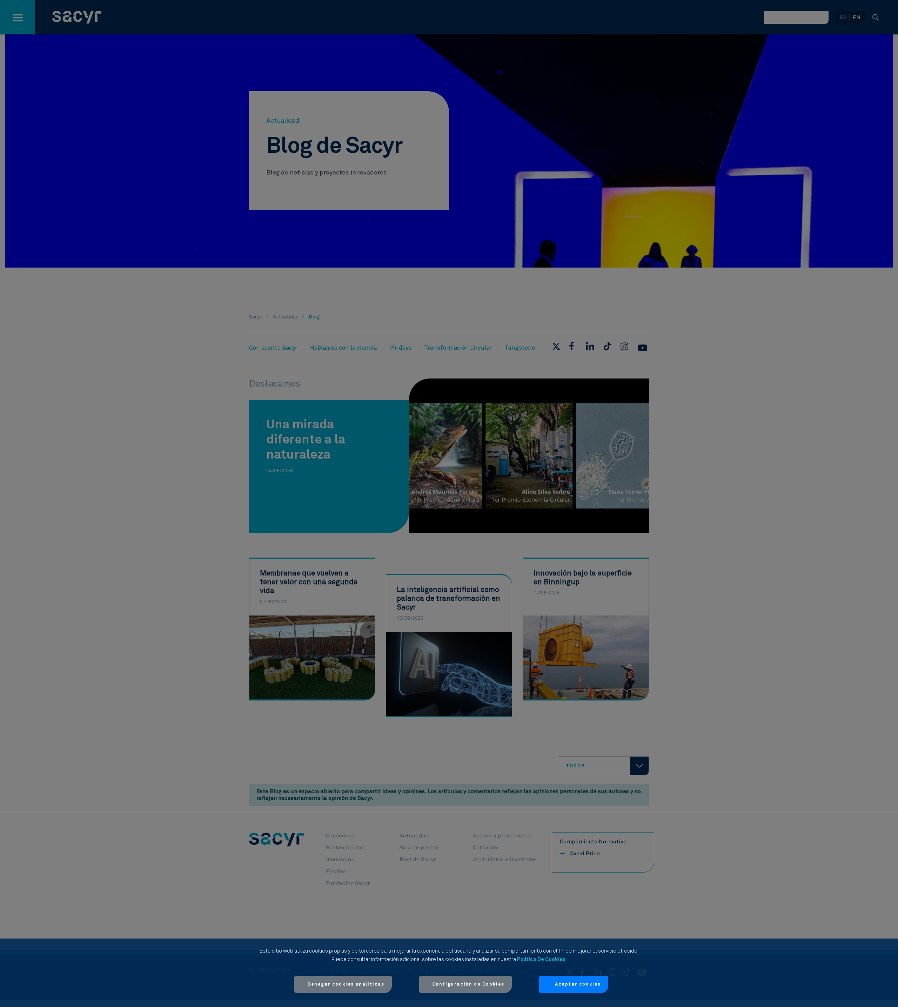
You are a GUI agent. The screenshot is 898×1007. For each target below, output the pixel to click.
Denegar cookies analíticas (345, 984)
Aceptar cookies (578, 984)
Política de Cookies (541, 959)
